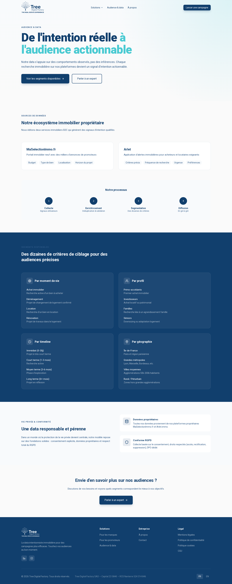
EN (207, 576)
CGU (180, 551)
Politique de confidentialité (191, 540)
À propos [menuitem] (132, 7)
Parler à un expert (87, 78)
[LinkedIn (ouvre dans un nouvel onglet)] (24, 558)
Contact (143, 540)
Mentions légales (186, 535)
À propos (143, 535)
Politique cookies (186, 545)
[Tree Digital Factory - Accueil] (32, 7)
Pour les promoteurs (110, 540)
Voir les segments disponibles (43, 78)
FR (200, 576)
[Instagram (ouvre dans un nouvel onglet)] (32, 558)
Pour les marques (108, 535)
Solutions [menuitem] (95, 7)
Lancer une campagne (197, 7)
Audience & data (108, 545)
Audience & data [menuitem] (115, 7)
